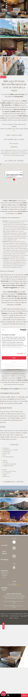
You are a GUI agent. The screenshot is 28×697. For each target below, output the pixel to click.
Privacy (16, 618)
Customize (13, 362)
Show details (20, 353)
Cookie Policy (4, 616)
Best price (3, 625)
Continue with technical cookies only (14, 366)
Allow (14, 357)
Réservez (3, 77)
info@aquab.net (22, 596)
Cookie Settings (14, 616)
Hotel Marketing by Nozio (19, 614)
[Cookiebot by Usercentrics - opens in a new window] (20, 330)
